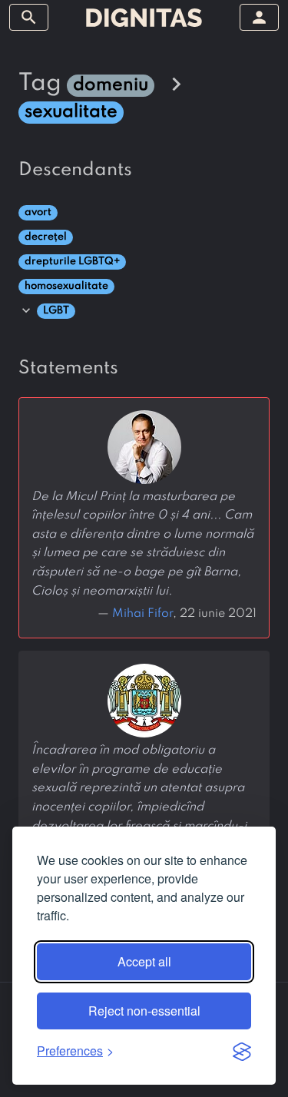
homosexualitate (66, 286)
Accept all (144, 961)
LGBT (56, 311)
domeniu (110, 85)
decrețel (46, 237)
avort (38, 212)
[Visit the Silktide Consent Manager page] (242, 1051)
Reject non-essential (144, 1010)
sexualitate (71, 112)
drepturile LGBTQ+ (72, 262)
